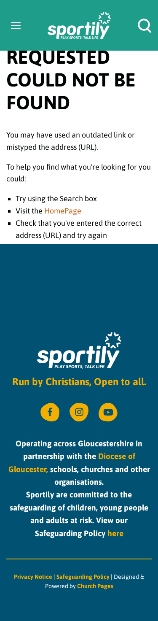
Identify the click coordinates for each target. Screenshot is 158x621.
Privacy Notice (33, 576)
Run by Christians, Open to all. (79, 381)
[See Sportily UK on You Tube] (108, 412)
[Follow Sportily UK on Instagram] (79, 412)
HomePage (62, 210)
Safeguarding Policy (83, 576)
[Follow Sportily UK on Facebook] (49, 412)
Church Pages (95, 586)
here (115, 533)
